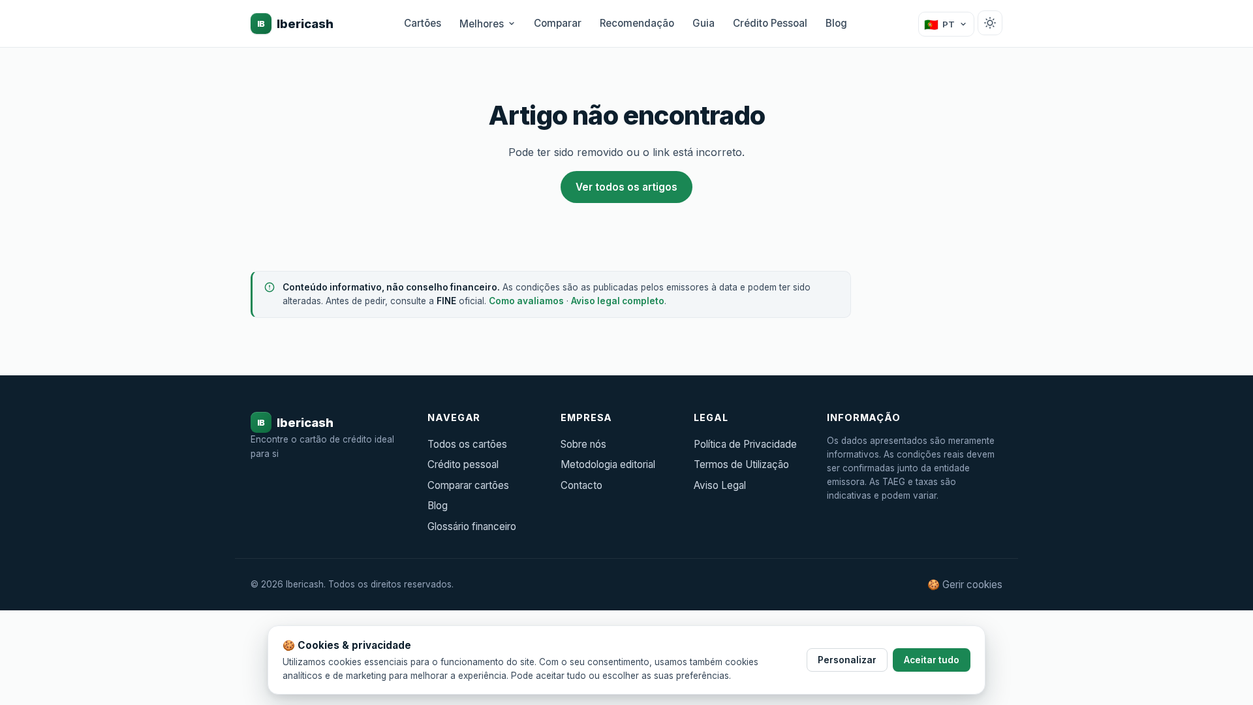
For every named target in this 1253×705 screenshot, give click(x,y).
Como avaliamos (526, 301)
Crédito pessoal (463, 464)
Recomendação (637, 23)
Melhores (481, 24)
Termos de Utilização (741, 464)
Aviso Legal (720, 485)
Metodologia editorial (608, 464)
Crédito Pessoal (770, 23)
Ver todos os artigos (626, 187)
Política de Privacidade (745, 444)
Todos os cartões (467, 444)
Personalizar (847, 660)
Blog (836, 23)
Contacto (581, 485)
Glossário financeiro (471, 526)
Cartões (422, 23)
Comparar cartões (468, 485)
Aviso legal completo (617, 301)
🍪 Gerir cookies (964, 584)
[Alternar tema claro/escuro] (990, 22)
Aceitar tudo (931, 660)
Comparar (557, 23)
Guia (703, 23)
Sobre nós (583, 444)
